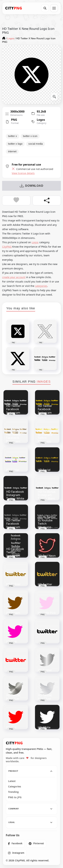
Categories (14, 786)
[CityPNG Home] (13, 8)
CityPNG (7, 246)
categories (41, 286)
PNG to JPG (15, 797)
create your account (13, 277)
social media (35, 143)
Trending (13, 792)
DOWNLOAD (34, 185)
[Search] (45, 8)
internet (12, 151)
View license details (23, 173)
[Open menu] (54, 8)
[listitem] (15, 843)
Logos (41, 120)
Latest (12, 781)
